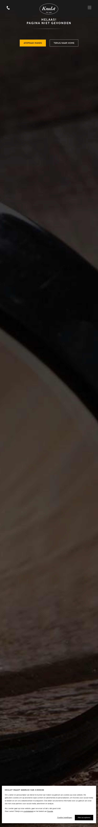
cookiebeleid (28, 811)
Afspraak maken (33, 42)
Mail (8, 3)
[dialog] (49, 804)
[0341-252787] (13, 2)
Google (50, 811)
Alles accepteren (84, 818)
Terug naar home (64, 42)
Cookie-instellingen (64, 818)
